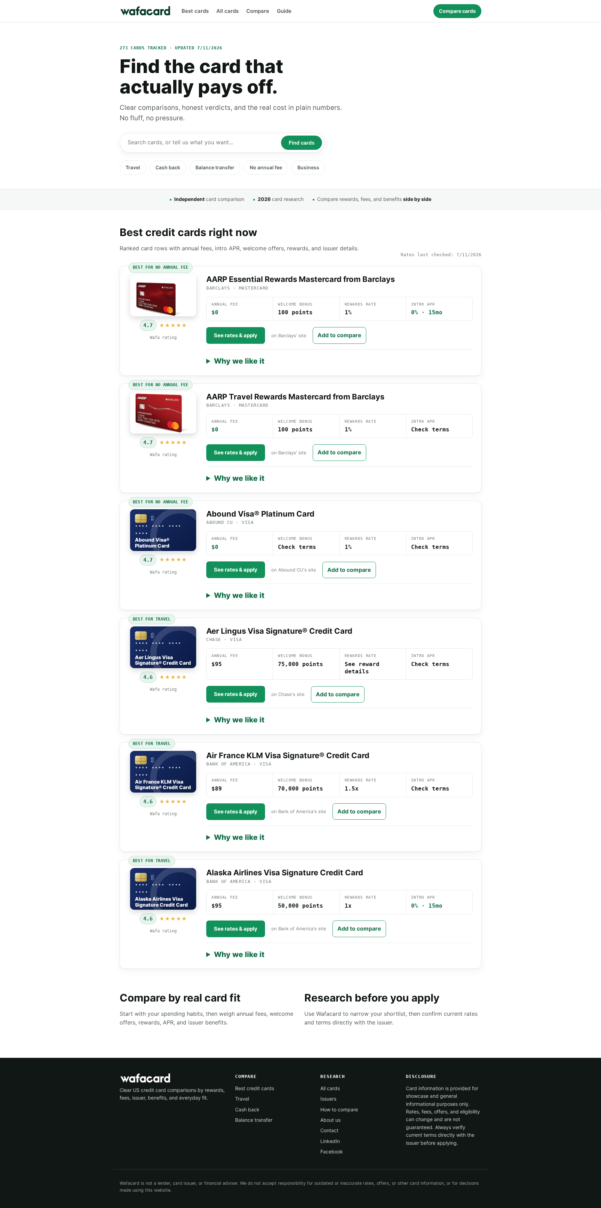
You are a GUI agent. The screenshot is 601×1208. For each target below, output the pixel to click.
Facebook (331, 1151)
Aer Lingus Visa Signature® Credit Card (279, 630)
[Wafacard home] (146, 11)
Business (308, 167)
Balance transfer (214, 167)
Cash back (167, 167)
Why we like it (239, 361)
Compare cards (457, 11)
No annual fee (266, 167)
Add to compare (339, 335)
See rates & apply (235, 335)
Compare (257, 11)
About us (330, 1120)
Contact (329, 1130)
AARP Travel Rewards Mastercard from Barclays (295, 396)
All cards (227, 11)
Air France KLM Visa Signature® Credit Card (287, 755)
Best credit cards (254, 1088)
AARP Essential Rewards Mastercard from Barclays (300, 279)
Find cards (301, 143)
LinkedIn (330, 1141)
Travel (133, 167)
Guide (284, 11)
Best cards (195, 11)
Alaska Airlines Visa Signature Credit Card (284, 872)
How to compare (339, 1109)
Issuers (328, 1099)
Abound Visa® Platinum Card (260, 513)
